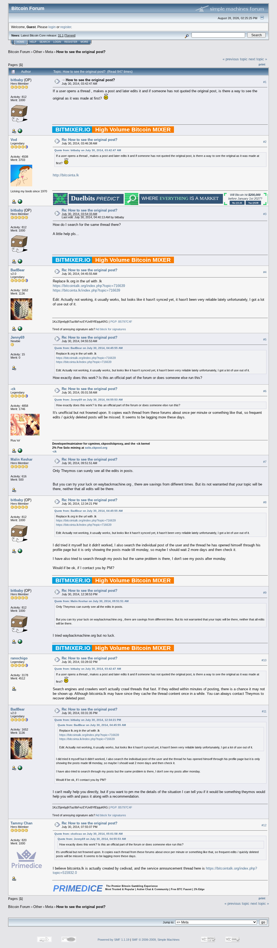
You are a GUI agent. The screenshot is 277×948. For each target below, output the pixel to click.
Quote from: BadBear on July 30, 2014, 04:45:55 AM (88, 347)
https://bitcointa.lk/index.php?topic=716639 (86, 290)
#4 (264, 272)
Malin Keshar (21, 459)
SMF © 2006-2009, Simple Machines (156, 939)
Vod (14, 140)
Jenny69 (17, 337)
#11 (264, 711)
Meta (49, 52)
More (84, 42)
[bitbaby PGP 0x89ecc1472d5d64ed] (19, 130)
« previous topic (235, 59)
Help (33, 42)
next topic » (258, 59)
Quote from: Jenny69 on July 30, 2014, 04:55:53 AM (88, 399)
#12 (264, 825)
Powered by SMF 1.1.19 (113, 939)
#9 (264, 592)
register (65, 27)
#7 (264, 461)
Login (57, 42)
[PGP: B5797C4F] (19, 328)
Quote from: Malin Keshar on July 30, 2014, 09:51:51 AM (91, 601)
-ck (13, 389)
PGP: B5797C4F (121, 321)
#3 (264, 214)
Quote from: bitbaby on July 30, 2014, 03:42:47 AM (87, 150)
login (52, 27)
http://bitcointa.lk (66, 175)
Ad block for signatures (111, 329)
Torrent (70, 35)
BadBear (18, 270)
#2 (264, 141)
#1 (264, 82)
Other (37, 52)
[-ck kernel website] (19, 450)
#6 (264, 391)
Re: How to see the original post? (89, 140)
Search (44, 42)
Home (20, 42)
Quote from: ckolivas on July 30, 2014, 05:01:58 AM (88, 833)
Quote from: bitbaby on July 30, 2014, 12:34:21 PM (87, 719)
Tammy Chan (21, 823)
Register (70, 42)
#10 (264, 660)
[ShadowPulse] (19, 201)
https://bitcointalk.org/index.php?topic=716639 (89, 286)
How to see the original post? (80, 52)
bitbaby (17, 80)
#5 (264, 339)
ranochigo (19, 658)
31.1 (61, 35)
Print (262, 64)
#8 (264, 502)
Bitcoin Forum (19, 52)
